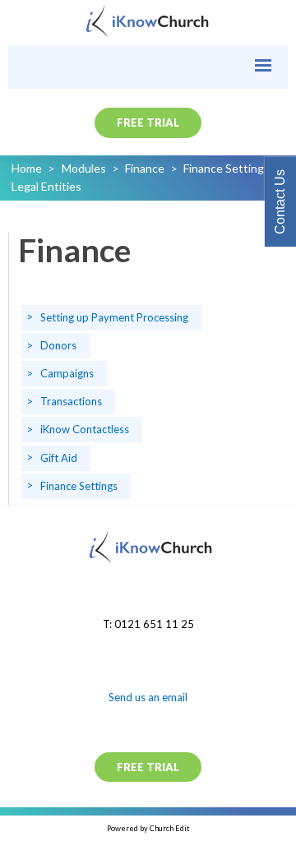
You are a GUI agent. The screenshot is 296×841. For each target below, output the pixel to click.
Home (27, 168)
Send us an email (148, 697)
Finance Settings (226, 168)
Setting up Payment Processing (114, 316)
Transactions (71, 401)
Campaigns (67, 373)
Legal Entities (46, 186)
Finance (144, 168)
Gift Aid (58, 457)
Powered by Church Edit (148, 828)
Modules (84, 168)
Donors (58, 344)
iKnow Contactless (84, 429)
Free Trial (148, 122)
